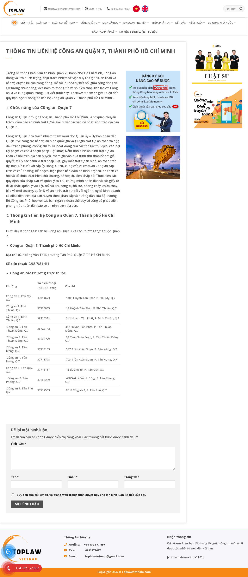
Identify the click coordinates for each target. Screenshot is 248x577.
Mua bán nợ (110, 22)
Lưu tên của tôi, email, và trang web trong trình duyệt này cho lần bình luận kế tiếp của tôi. (81, 495)
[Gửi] (241, 8)
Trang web (131, 477)
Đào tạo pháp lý (103, 31)
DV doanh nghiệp (134, 22)
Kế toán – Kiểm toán (188, 22)
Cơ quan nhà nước (220, 22)
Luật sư (41, 22)
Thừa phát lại (161, 22)
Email (73, 477)
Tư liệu (152, 31)
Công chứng (88, 22)
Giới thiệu (27, 22)
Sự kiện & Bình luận (132, 31)
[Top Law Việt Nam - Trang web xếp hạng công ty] (18, 8)
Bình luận (18, 443)
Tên (15, 477)
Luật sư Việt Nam (63, 22)
